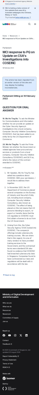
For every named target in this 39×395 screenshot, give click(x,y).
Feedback (6, 344)
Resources (7, 310)
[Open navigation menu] (35, 24)
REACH (5, 367)
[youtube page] (9, 335)
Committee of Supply (10, 318)
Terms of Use (8, 364)
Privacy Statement (9, 360)
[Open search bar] (29, 24)
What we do (7, 307)
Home (5, 36)
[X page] (21, 335)
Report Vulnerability (10, 356)
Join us (5, 321)
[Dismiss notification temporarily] (35, 8)
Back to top (10, 275)
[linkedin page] (26, 335)
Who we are (7, 303)
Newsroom (14, 36)
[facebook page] (4, 335)
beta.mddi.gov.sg (22, 17)
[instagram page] (15, 335)
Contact (6, 340)
